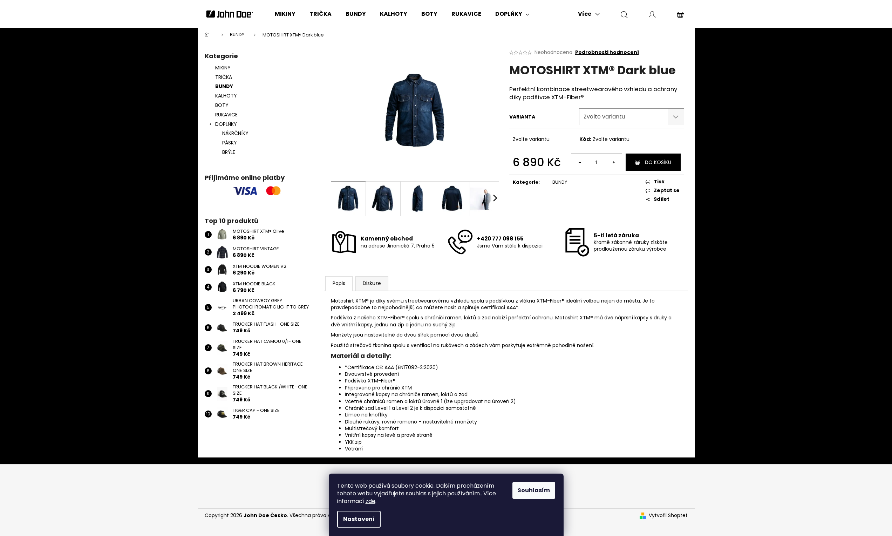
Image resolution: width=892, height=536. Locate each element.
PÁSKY (229, 142)
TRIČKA (223, 77)
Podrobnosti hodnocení (607, 52)
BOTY (222, 105)
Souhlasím (534, 490)
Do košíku (658, 162)
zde (370, 501)
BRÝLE (228, 152)
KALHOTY (226, 95)
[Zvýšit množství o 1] (613, 162)
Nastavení (359, 519)
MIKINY (223, 67)
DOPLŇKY (226, 124)
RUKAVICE (226, 114)
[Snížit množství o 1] (579, 162)
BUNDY (224, 86)
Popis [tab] (339, 283)
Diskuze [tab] (372, 283)
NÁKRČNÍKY (235, 133)
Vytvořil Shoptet (668, 515)
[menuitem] (285, 14)
